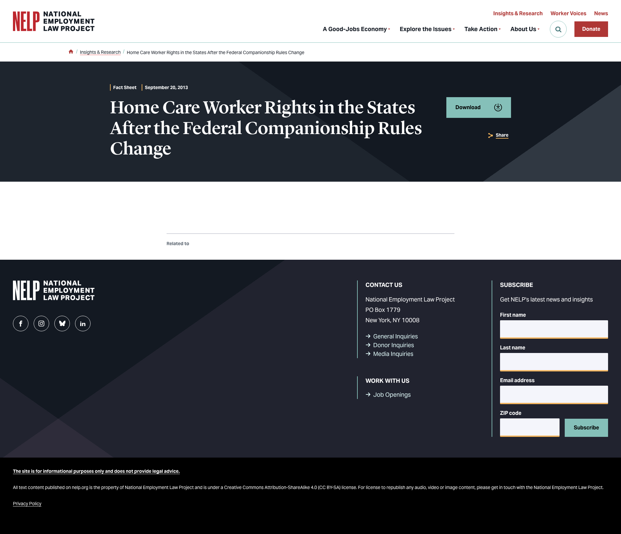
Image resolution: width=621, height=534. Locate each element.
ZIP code (510, 413)
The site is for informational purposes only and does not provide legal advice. (96, 471)
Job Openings (392, 394)
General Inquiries (395, 336)
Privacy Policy (27, 503)
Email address (517, 380)
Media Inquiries (393, 354)
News (601, 13)
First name (513, 315)
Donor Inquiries (393, 345)
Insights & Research (518, 13)
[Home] (71, 52)
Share (502, 135)
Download (468, 107)
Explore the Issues (426, 29)
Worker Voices (568, 13)
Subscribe (586, 427)
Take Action (480, 29)
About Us (523, 29)
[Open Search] (558, 29)
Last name (512, 347)
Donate (591, 29)
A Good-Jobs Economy (355, 29)
